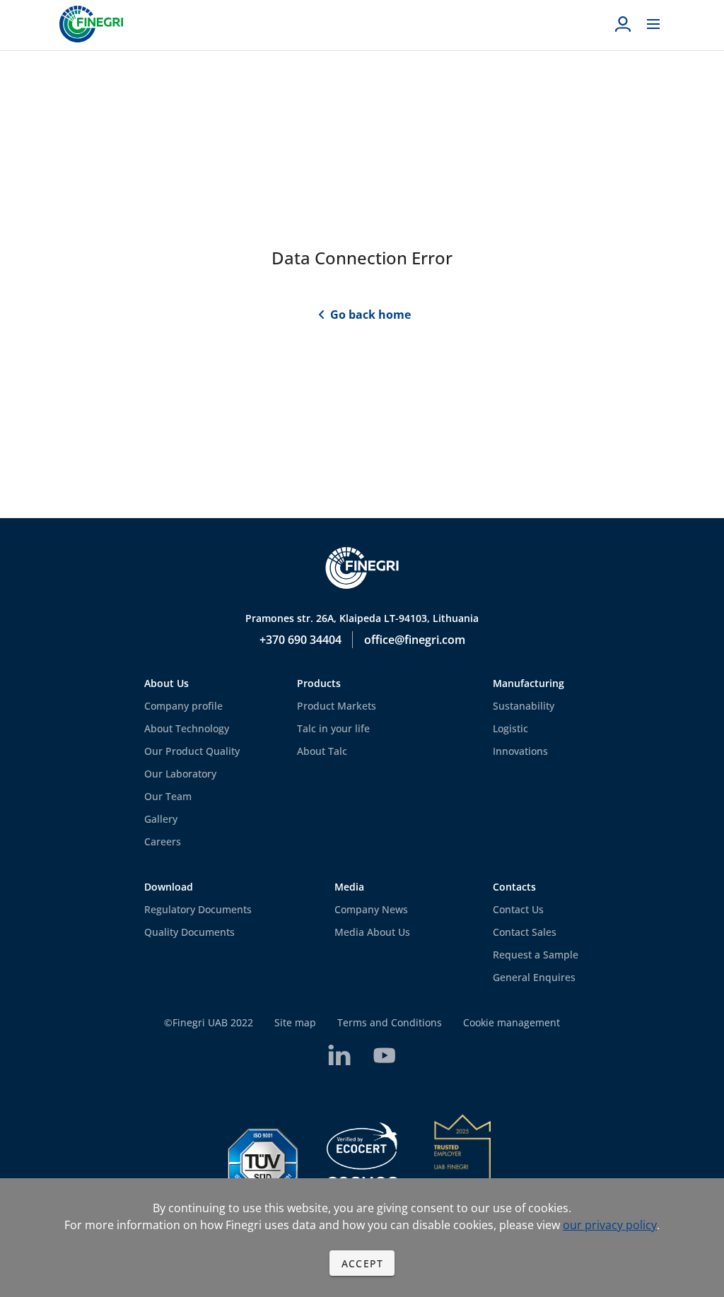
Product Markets (336, 705)
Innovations (520, 751)
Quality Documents (189, 932)
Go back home (370, 314)
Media (349, 886)
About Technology (186, 728)
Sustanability (523, 705)
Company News (371, 909)
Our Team (168, 796)
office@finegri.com (414, 639)
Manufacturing (528, 683)
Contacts (514, 886)
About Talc (322, 751)
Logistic (510, 728)
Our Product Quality (192, 751)
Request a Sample (535, 954)
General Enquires (534, 977)
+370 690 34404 (300, 639)
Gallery (160, 819)
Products (319, 683)
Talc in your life (333, 728)
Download (168, 886)
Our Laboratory (180, 773)
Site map (295, 1022)
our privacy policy (610, 1225)
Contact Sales (524, 932)
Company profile (183, 705)
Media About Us (372, 932)
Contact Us (518, 909)
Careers (162, 841)
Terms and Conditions (389, 1022)
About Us (166, 683)
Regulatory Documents (198, 909)
